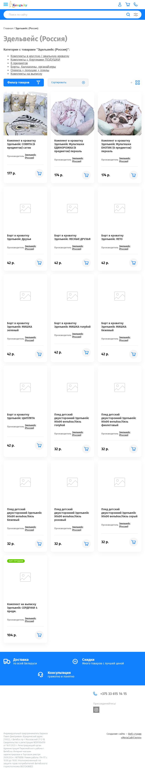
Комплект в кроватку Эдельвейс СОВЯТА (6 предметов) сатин (21, 144)
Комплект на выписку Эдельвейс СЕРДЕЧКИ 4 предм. (22, 608)
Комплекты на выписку (26, 73)
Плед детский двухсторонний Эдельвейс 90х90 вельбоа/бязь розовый (71, 515)
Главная (8, 28)
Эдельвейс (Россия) (30, 156)
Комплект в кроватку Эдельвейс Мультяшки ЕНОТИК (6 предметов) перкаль (116, 146)
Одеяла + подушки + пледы (30, 70)
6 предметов (19, 63)
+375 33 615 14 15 (113, 694)
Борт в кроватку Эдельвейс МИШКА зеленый (19, 326)
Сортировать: (58, 82)
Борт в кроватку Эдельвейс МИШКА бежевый (113, 326)
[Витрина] (137, 82)
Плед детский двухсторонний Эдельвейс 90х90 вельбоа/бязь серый (119, 513)
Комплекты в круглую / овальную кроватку (40, 56)
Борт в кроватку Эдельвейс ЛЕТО (112, 237)
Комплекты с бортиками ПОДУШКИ (35, 59)
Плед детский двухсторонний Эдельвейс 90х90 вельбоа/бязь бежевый (24, 515)
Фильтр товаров (18, 82)
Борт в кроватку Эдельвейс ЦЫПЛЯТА (21, 416)
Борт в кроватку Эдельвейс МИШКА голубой (72, 324)
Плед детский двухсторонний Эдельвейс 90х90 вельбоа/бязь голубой (71, 420)
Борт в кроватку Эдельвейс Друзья (19, 237)
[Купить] (39, 173)
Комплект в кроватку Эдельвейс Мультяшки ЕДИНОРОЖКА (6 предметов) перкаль (69, 146)
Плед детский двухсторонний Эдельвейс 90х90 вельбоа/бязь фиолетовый (118, 420)
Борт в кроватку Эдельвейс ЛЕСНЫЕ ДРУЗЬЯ (72, 237)
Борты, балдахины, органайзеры (33, 66)
